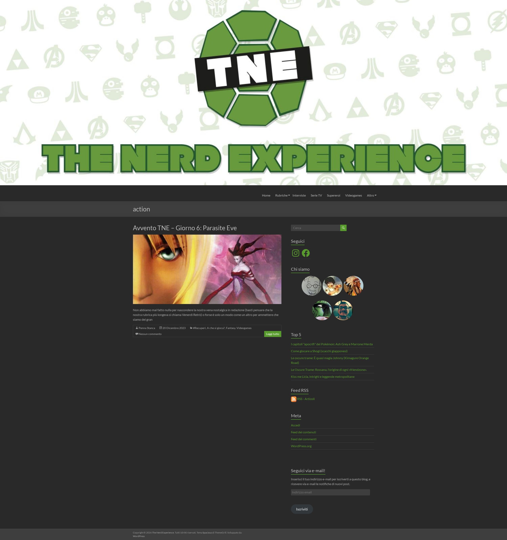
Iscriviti (302, 509)
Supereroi (333, 195)
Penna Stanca (147, 328)
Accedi (295, 425)
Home (266, 195)
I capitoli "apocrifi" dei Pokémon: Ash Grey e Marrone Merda (332, 344)
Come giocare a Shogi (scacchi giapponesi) (319, 351)
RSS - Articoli (305, 399)
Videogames (353, 195)
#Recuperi (199, 328)
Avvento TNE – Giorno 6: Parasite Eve (185, 228)
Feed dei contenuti (303, 432)
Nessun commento (150, 334)
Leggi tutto (272, 334)
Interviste (299, 195)
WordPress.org (301, 446)
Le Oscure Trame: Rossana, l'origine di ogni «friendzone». (329, 369)
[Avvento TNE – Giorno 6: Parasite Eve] (207, 236)
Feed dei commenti (303, 439)
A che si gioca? (216, 328)
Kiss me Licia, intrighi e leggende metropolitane (323, 376)
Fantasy (230, 328)
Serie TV (316, 195)
